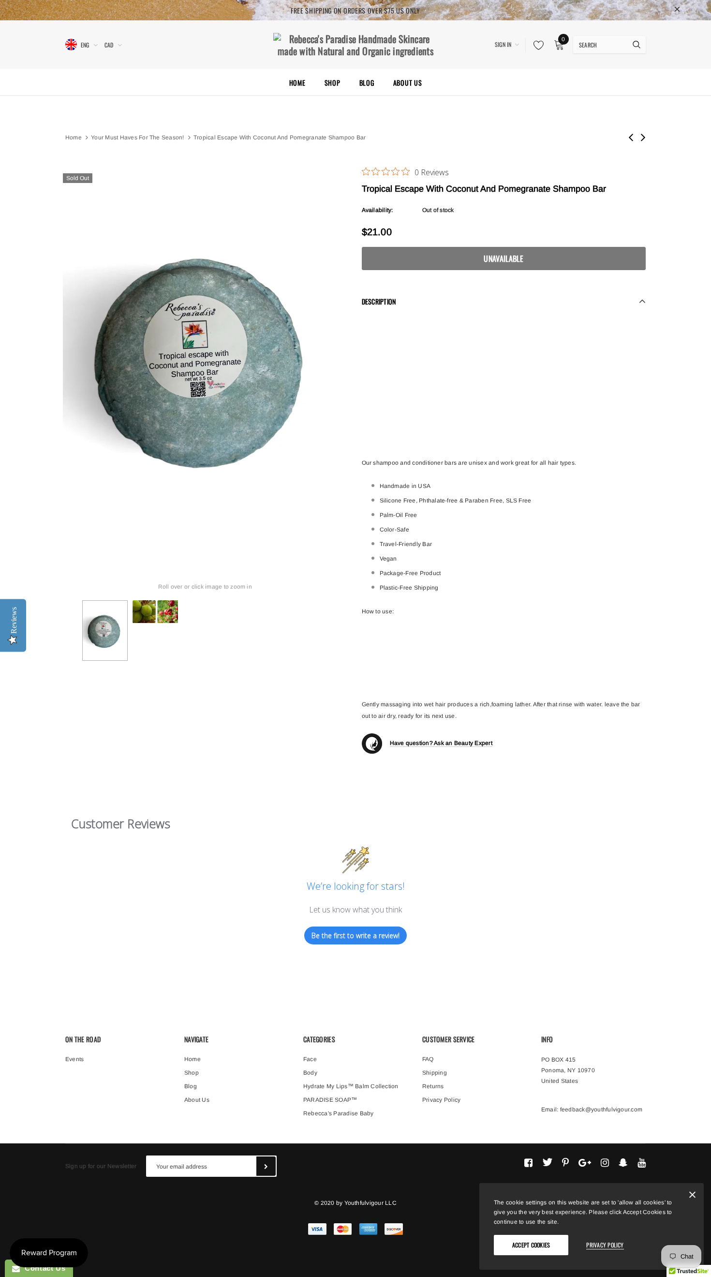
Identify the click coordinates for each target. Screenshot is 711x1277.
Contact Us (42, 1268)
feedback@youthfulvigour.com (601, 1109)
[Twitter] (547, 1162)
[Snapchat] (623, 1162)
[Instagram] (605, 1162)
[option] (205, 357)
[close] (677, 10)
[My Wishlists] (536, 45)
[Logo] (355, 43)
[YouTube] (641, 1162)
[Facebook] (528, 1162)
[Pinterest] (565, 1162)
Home (73, 137)
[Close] (692, 1196)
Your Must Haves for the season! (137, 137)
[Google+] (584, 1162)
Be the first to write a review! (355, 935)
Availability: (377, 210)
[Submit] (266, 1166)
